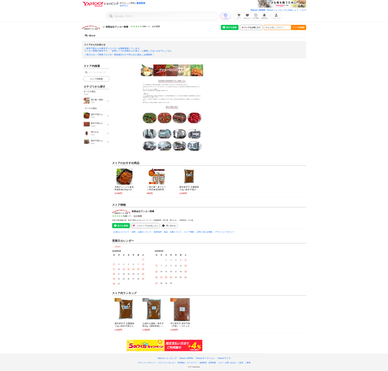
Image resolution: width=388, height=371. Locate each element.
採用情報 (212, 363)
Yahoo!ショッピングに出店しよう (282, 10)
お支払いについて (121, 232)
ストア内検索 (299, 27)
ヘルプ (303, 10)
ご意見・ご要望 (244, 363)
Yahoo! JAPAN (257, 10)
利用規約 (181, 363)
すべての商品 (91, 108)
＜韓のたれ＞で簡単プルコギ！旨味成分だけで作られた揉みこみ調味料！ (119, 54)
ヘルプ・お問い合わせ (227, 363)
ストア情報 (189, 232)
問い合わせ (90, 35)
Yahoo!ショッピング (167, 358)
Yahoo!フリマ (224, 358)
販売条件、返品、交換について (168, 232)
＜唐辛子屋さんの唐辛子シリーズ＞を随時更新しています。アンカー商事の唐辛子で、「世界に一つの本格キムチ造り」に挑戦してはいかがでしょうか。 (128, 49)
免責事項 (203, 363)
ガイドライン (192, 363)
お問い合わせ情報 (204, 232)
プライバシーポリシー (225, 232)
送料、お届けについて (141, 232)
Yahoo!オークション (205, 358)
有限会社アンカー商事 (143, 211)
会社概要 (156, 26)
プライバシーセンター (167, 363)
